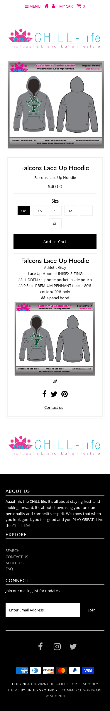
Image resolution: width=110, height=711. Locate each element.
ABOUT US (14, 562)
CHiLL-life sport (63, 684)
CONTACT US (17, 556)
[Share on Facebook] (44, 395)
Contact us (53, 407)
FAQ (9, 568)
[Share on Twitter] (53, 395)
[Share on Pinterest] (64, 395)
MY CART (72, 6)
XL (55, 223)
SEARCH (13, 550)
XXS (24, 210)
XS (40, 210)
